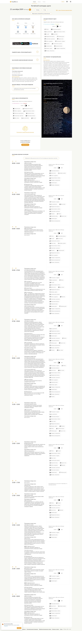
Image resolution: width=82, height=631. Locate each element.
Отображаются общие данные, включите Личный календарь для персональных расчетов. (25, 89)
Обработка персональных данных (45, 629)
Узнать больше (25, 144)
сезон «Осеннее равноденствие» (64, 10)
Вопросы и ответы (55, 629)
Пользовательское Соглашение (32, 629)
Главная (34, 1)
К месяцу (37, 9)
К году (45, 9)
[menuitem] (34, 1)
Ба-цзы (39, 1)
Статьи (44, 1)
